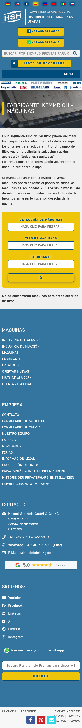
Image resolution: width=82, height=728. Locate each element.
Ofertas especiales (18, 384)
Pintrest (14, 629)
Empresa (9, 440)
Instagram (15, 637)
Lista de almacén (17, 378)
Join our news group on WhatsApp (37, 650)
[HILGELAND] (40, 87)
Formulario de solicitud (23, 421)
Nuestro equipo (16, 434)
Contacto (10, 415)
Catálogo (10, 365)
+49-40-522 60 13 (45, 31)
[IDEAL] (57, 87)
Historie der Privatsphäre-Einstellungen (38, 477)
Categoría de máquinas (41, 219)
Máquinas (10, 353)
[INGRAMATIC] (9, 87)
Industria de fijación (21, 346)
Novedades (11, 446)
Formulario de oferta (21, 427)
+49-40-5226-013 (45, 42)
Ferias (7, 452)
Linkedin (14, 613)
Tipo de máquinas (41, 238)
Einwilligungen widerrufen (26, 484)
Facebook (15, 605)
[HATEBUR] (42, 83)
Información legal (18, 459)
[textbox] (42, 226)
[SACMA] (21, 83)
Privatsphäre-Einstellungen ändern (33, 471)
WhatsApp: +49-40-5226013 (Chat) (35, 545)
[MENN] (62, 83)
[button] (68, 74)
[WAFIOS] (6, 83)
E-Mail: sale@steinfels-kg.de (29, 553)
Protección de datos (20, 465)
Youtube (14, 598)
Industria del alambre (21, 340)
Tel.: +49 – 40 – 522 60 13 (28, 537)
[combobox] (41, 227)
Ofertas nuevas (15, 371)
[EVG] (23, 87)
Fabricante (41, 257)
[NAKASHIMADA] (75, 87)
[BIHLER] (77, 83)
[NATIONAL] (65, 87)
